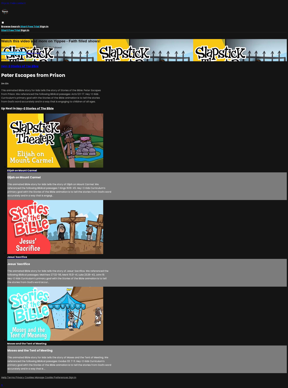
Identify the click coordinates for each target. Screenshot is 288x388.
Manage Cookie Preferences (52, 377)
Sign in (44, 26)
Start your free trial (13, 53)
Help (4, 377)
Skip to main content (13, 3)
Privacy (20, 377)
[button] (3, 23)
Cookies (30, 377)
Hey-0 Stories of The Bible (20, 66)
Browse (6, 26)
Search (15, 26)
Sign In (25, 30)
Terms (11, 377)
